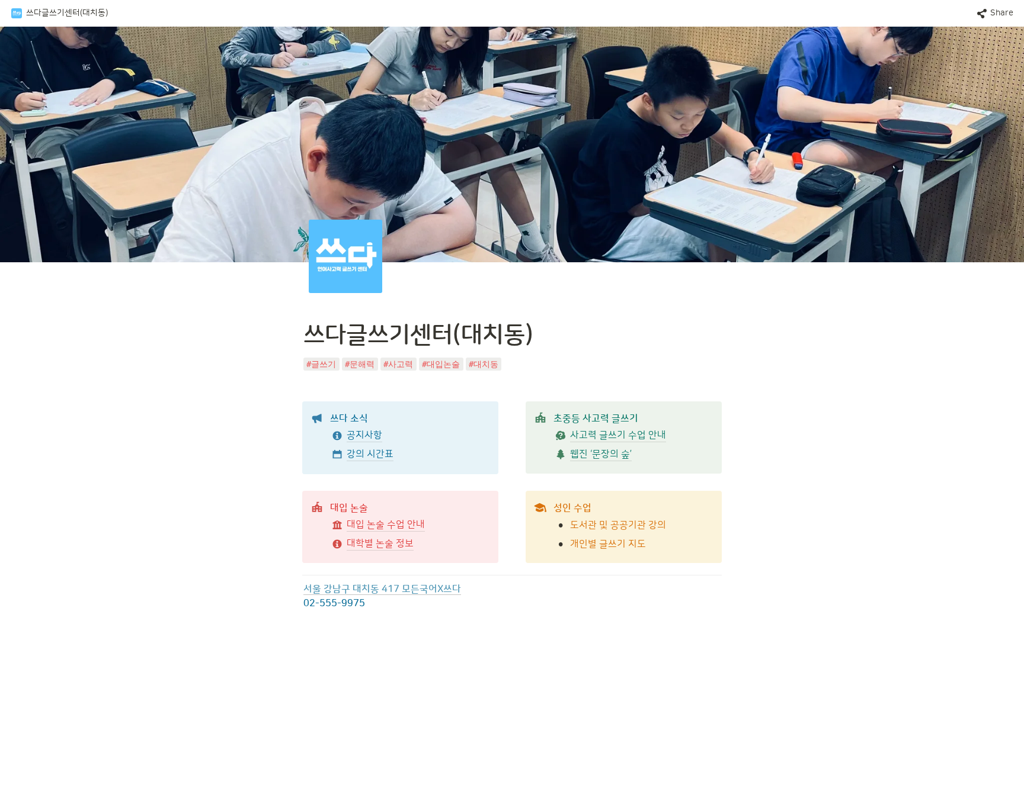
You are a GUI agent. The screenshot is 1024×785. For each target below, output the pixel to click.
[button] (59, 14)
